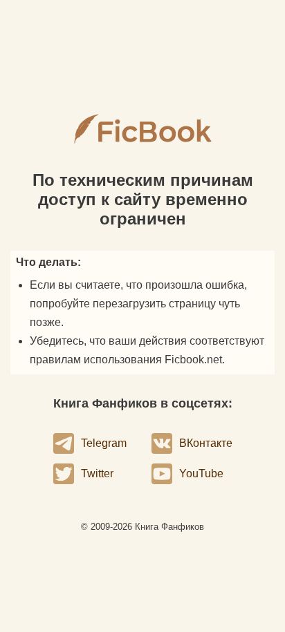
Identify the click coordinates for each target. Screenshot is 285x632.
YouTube (201, 473)
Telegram (104, 443)
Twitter (97, 473)
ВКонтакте (205, 443)
